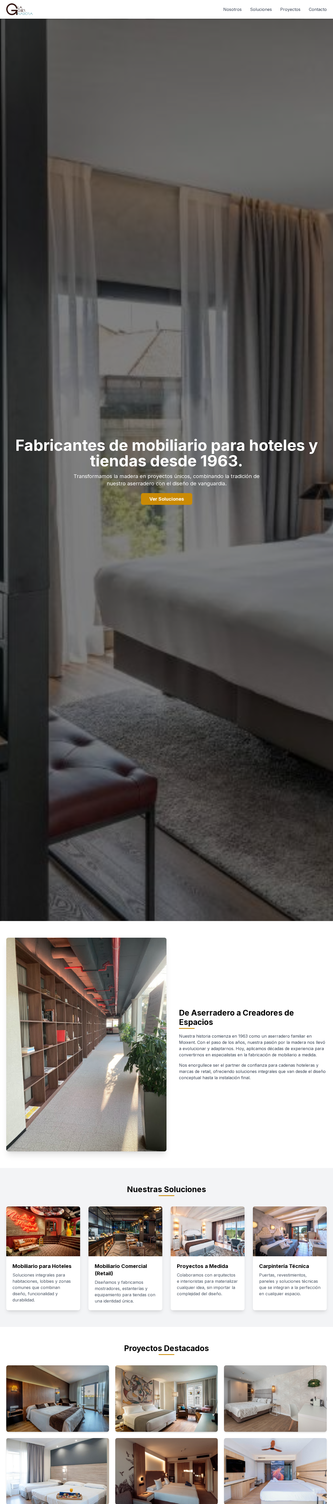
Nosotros (232, 9)
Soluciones (261, 9)
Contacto (318, 9)
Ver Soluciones (166, 499)
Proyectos (290, 9)
